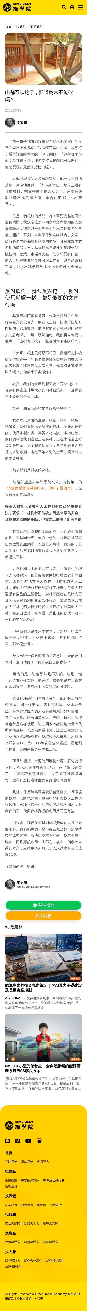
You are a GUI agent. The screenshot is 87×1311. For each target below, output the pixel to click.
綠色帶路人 (12, 1260)
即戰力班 (27, 1205)
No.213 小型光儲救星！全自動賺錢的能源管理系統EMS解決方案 (43, 1068)
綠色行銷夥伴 (55, 1260)
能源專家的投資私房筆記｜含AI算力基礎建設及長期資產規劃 (43, 987)
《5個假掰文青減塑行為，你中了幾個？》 (40, 487)
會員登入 (43, 1161)
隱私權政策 (24, 1298)
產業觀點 (11, 1180)
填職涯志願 (50, 1223)
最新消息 (11, 1186)
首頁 (8, 27)
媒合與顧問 (12, 1223)
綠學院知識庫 (30, 1180)
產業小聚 (75, 1059)
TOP (39, 1298)
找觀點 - (29, 27)
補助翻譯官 (50, 1242)
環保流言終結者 (53, 1180)
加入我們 (43, 916)
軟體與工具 (31, 1223)
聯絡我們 (27, 1161)
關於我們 (11, 1161)
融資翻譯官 (31, 1242)
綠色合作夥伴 (33, 1260)
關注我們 (46, 905)
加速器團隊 (12, 1266)
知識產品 (75, 978)
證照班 (41, 1205)
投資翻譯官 (12, 1242)
